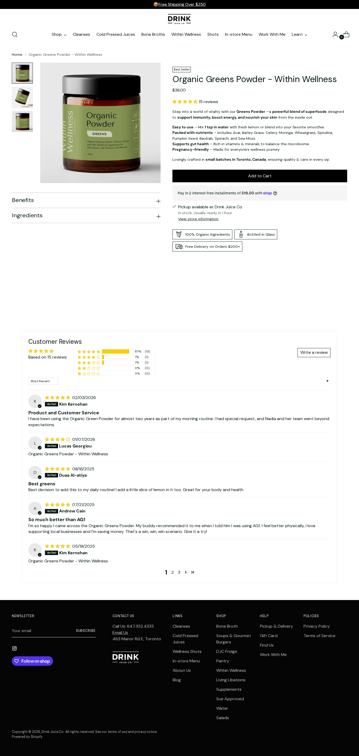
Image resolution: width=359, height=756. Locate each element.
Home (17, 54)
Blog (177, 680)
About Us (182, 670)
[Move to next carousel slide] (342, 295)
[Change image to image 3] (22, 121)
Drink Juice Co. (53, 732)
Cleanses (181, 626)
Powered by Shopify (27, 737)
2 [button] (172, 572)
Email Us (120, 632)
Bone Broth (227, 626)
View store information (198, 218)
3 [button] (179, 572)
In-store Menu (186, 661)
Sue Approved (230, 699)
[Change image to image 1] (22, 73)
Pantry (222, 661)
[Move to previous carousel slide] (330, 295)
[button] (185, 101)
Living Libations (230, 680)
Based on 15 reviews (47, 357)
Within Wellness (231, 670)
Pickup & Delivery (276, 626)
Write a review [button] (314, 352)
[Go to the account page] (333, 34)
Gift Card (269, 635)
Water (222, 708)
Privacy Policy (317, 626)
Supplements (229, 689)
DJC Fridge (226, 651)
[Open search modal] (14, 34)
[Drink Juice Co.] (179, 19)
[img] (58, 397)
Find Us (267, 645)
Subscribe (86, 631)
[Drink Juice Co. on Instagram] (15, 649)
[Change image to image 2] (22, 97)
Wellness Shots (187, 651)
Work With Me (273, 654)
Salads (222, 717)
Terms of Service (319, 635)
